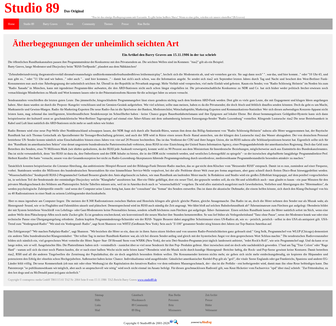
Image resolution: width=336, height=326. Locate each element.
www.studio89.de (147, 279)
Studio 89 (30, 7)
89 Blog (136, 310)
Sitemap (99, 295)
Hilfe (97, 300)
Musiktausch (139, 300)
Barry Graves (50, 24)
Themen (108, 24)
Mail (98, 310)
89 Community (140, 305)
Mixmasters (174, 310)
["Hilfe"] (171, 323)
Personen (173, 300)
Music (70, 24)
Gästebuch (137, 295)
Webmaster (211, 310)
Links (98, 305)
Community (88, 24)
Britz (171, 305)
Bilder (208, 305)
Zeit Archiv (211, 295)
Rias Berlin (144, 24)
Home (11, 24)
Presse (125, 24)
